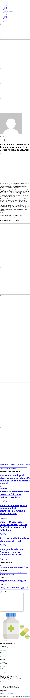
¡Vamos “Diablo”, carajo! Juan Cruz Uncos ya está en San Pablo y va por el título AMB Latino (13, 525)
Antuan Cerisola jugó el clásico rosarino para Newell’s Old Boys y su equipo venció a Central (15, 479)
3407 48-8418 (3, 650)
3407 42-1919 (3, 666)
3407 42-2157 (3, 672)
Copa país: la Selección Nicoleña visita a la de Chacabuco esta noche (11, 552)
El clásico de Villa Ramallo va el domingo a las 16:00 (14, 539)
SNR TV (5, 12)
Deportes (5, 8)
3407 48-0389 (3, 656)
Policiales (5, 7)
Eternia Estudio (26, 696)
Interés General (6, 6)
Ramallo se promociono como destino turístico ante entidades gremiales (14, 494)
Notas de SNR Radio (8, 11)
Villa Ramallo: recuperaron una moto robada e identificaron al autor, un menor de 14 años (13, 509)
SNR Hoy (2, 486)
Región (4, 9)
